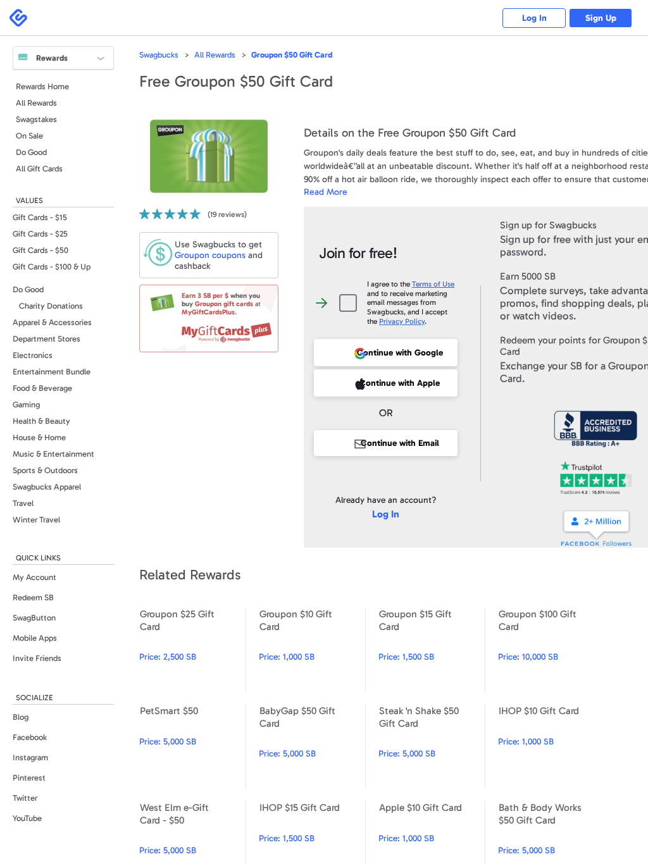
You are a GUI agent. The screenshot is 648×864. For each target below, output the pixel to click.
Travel (23, 503)
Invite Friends (37, 658)
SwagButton (34, 617)
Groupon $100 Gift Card (551, 650)
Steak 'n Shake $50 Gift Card (431, 747)
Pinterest (29, 777)
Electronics (33, 355)
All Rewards (36, 103)
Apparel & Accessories (52, 322)
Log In (534, 18)
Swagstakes (36, 119)
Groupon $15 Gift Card (431, 650)
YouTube (27, 818)
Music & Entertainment (53, 454)
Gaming (26, 404)
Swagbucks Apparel (47, 486)
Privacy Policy (402, 321)
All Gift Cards (39, 168)
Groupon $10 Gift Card (312, 650)
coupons (210, 255)
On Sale (29, 135)
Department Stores (46, 338)
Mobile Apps (35, 638)
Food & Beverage (42, 388)
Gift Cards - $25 (40, 233)
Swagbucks (158, 54)
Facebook (30, 737)
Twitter (25, 798)
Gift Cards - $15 (40, 217)
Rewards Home (42, 86)
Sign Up (600, 18)
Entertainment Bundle (51, 371)
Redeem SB (33, 597)
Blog (20, 717)
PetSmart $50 (192, 747)
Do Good (31, 152)
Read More (325, 192)
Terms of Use (433, 284)
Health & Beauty (41, 421)
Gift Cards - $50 (40, 250)
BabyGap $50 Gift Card (312, 747)
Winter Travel (36, 519)
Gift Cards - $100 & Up (51, 266)
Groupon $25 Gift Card (192, 650)
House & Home (39, 437)
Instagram (30, 757)
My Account (34, 577)
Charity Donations (51, 306)
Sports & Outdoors (45, 470)
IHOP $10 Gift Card (551, 747)
